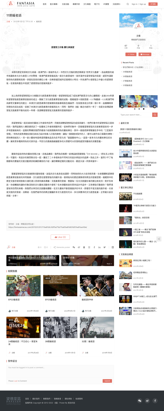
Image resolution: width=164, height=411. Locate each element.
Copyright (37, 403)
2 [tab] (139, 109)
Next (154, 107)
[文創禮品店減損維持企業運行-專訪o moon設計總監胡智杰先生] (125, 311)
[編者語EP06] (97, 285)
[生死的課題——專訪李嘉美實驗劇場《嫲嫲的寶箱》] (125, 287)
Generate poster (63, 247)
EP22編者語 (14, 299)
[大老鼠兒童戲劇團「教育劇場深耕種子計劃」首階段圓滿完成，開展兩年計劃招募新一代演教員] (125, 177)
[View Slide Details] (144, 101)
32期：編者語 (88, 341)
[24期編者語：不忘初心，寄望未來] (23, 327)
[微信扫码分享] (73, 247)
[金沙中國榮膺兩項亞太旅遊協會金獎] (125, 153)
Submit (107, 381)
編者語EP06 (87, 299)
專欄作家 (76, 4)
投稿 (154, 4)
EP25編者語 (50, 299)
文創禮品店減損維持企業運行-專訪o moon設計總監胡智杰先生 (145, 310)
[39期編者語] (60, 327)
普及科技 (71, 403)
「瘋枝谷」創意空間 (141, 217)
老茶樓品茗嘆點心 (140, 272)
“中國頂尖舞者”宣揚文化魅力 (144, 205)
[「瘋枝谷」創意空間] (125, 220)
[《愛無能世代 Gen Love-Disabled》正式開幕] (125, 142)
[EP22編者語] (23, 285)
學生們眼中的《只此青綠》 (133, 67)
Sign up (143, 4)
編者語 (39, 21)
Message (146, 54)
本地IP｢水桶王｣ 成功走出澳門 (145, 296)
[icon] (139, 400)
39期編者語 (50, 341)
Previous (122, 107)
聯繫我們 (46, 399)
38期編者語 (127, 76)
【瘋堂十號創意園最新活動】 (130, 129)
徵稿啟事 (57, 399)
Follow (132, 54)
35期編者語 (127, 85)
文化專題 (87, 4)
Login (16, 381)
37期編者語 (127, 81)
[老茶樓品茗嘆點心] (125, 275)
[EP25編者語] (60, 285)
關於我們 (36, 399)
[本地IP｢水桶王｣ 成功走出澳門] (125, 299)
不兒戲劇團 (137, 194)
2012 (46, 403)
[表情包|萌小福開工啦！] (125, 263)
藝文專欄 (53, 4)
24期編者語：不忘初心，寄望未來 (23, 343)
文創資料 (116, 4)
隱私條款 (68, 399)
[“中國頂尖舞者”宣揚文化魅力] (125, 208)
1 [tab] (134, 109)
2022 (51, 403)
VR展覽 (106, 4)
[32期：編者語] (97, 327)
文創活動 (65, 4)
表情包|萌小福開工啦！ (142, 260)
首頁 (44, 4)
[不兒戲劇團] (125, 196)
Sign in (134, 4)
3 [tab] (143, 109)
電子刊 (97, 4)
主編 (8, 21)
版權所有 (28, 403)
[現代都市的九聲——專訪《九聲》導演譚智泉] (125, 244)
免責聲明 (79, 399)
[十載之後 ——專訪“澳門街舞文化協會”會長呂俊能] (125, 232)
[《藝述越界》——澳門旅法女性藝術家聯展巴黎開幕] (125, 165)
